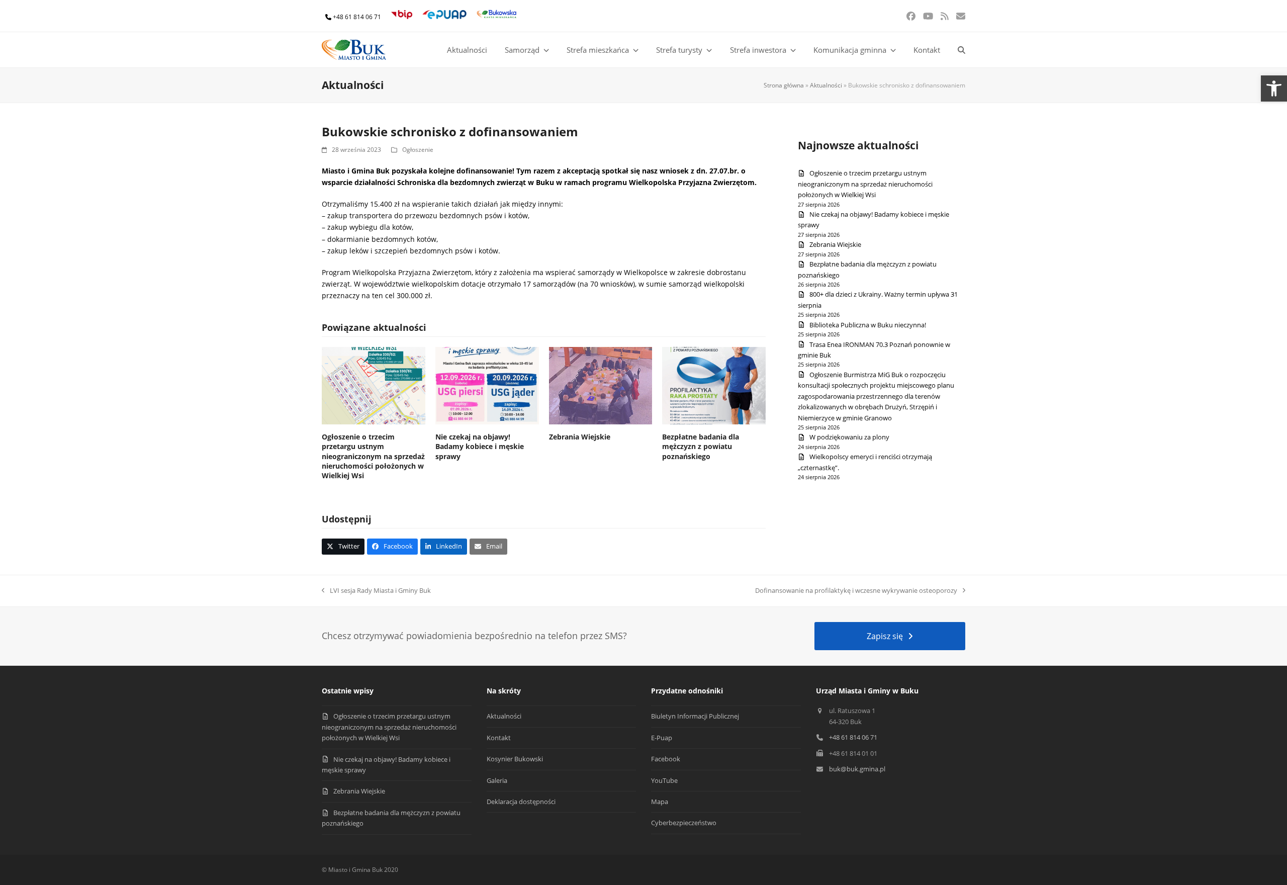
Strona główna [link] (784, 85)
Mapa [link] (659, 801)
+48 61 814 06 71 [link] (357, 17)
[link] (1274, 88)
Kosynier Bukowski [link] (515, 758)
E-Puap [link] (661, 737)
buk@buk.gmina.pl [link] (857, 768)
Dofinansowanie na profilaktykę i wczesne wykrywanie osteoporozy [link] (856, 591)
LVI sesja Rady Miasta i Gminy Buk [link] (376, 591)
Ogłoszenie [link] (417, 149)
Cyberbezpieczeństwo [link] (683, 822)
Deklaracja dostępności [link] (521, 801)
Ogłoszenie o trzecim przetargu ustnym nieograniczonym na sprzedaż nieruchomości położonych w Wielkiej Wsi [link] (373, 456)
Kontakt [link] (499, 737)
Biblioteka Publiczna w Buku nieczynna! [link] (867, 324)
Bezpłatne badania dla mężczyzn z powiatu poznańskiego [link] (700, 446)
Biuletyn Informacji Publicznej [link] (695, 716)
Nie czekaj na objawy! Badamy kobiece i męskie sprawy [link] (479, 446)
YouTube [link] (664, 780)
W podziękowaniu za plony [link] (849, 436)
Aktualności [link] (826, 85)
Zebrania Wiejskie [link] (579, 436)
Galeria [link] (497, 780)
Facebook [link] (665, 758)
